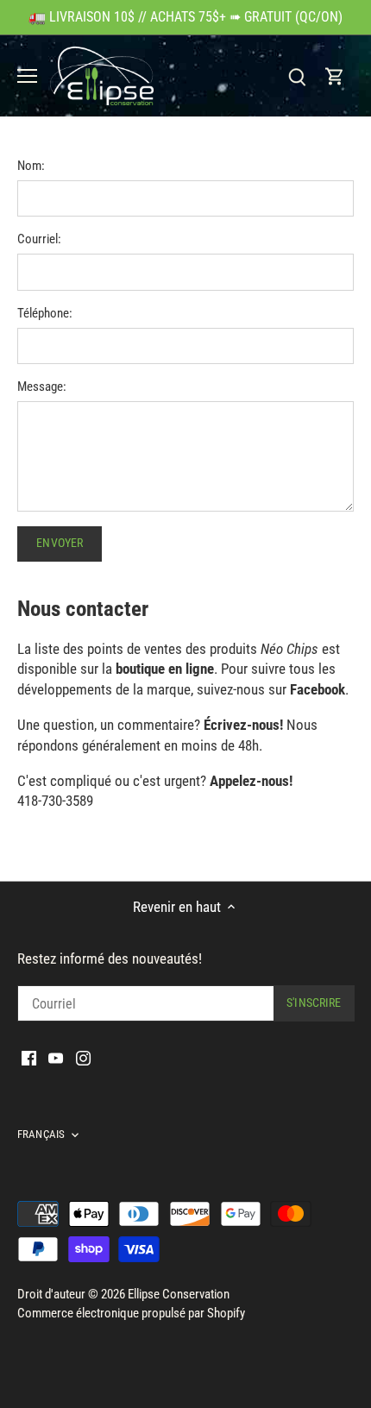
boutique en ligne (165, 668)
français (41, 1134)
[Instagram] (83, 1057)
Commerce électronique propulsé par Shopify (131, 1313)
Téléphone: (44, 313)
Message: (41, 386)
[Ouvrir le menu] (27, 76)
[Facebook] (29, 1057)
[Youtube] (55, 1057)
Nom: (31, 165)
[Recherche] (297, 76)
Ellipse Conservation (179, 1294)
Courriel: (39, 239)
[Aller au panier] (334, 76)
